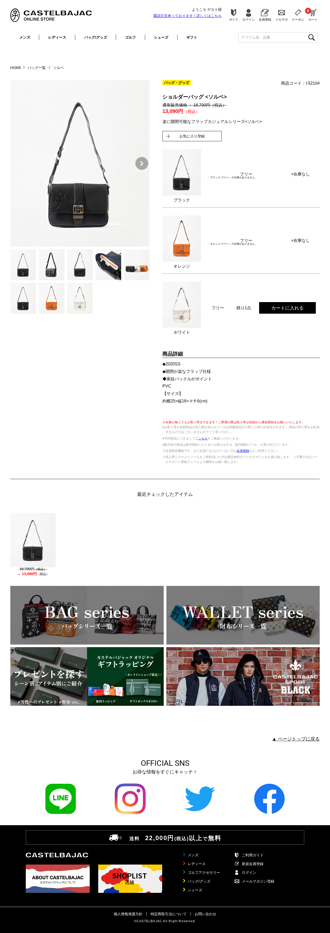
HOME (15, 68)
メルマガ (281, 19)
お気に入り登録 (192, 136)
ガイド (233, 19)
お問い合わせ (205, 914)
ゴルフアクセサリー (204, 872)
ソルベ (58, 68)
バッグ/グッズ (95, 37)
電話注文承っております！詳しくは (187, 16)
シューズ (161, 37)
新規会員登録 (252, 864)
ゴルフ (130, 37)
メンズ (24, 37)
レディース (57, 37)
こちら (203, 438)
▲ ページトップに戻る (296, 739)
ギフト (191, 37)
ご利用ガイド (252, 855)
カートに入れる (287, 308)
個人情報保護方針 (128, 914)
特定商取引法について (169, 914)
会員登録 (265, 19)
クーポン (298, 19)
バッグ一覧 (37, 68)
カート (313, 15)
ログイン (248, 19)
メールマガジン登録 (258, 881)
